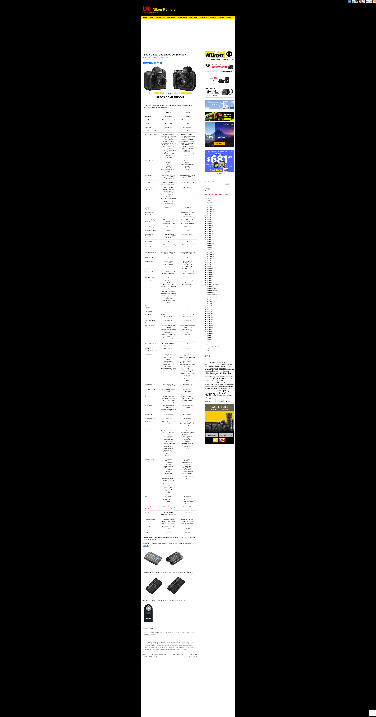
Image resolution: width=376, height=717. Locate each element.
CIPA (222, 367)
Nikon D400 (210, 225)
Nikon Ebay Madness (212, 284)
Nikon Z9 (209, 331)
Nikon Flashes (210, 286)
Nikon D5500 (210, 241)
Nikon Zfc (209, 337)
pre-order (218, 386)
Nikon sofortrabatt (212, 380)
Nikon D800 (210, 268)
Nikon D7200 (210, 259)
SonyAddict (203, 17)
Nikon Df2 (209, 280)
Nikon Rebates (219, 378)
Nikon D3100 (210, 210)
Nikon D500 (210, 231)
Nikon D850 (210, 274)
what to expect (224, 399)
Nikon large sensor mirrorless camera (219, 377)
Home (145, 17)
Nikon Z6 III (220, 381)
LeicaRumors (171, 17)
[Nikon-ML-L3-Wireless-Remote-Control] (148, 624)
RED (208, 343)
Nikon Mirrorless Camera (213, 294)
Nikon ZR (209, 339)
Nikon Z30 (209, 304)
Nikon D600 (210, 249)
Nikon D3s (159, 632)
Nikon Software (211, 300)
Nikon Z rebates (210, 384)
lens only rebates (219, 371)
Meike (227, 371)
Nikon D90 (210, 276)
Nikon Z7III (210, 327)
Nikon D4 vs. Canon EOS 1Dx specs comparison (184, 655)
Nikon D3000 (210, 206)
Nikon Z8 (209, 329)
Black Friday (213, 363)
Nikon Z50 (209, 310)
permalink (178, 632)
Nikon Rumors (164, 9)
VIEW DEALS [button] (211, 435)
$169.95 (169, 544)
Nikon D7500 (210, 263)
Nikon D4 (164, 632)
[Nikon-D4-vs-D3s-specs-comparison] (170, 101)
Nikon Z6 (209, 315)
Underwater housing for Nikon (223, 397)
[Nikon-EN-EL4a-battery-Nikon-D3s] (174, 568)
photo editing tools (210, 386)
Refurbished (225, 386)
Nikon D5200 (210, 237)
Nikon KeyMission (212, 290)
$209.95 (189, 572)
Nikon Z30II (210, 306)
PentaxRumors (182, 17)
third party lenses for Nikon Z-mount (217, 392)
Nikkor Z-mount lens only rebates (215, 373)
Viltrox (211, 399)
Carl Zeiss (219, 362)
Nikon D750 (210, 261)
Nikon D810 (210, 270)
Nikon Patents (210, 296)
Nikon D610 (210, 251)
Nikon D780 (210, 266)
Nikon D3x (210, 221)
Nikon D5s (209, 245)
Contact (228, 17)
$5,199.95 (187, 532)
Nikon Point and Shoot (213, 298)
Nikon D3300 (210, 214)
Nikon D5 (209, 229)
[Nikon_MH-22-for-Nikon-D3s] (176, 597)
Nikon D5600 (210, 243)
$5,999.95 (168, 532)
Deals (208, 200)
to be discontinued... (219, 395)
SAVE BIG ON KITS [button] (226, 435)
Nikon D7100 (210, 257)
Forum (152, 17)
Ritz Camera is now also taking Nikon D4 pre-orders (155, 655)
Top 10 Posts (210, 345)
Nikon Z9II (210, 333)
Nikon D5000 (210, 233)
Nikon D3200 (210, 212)
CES (223, 362)
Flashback (209, 202)
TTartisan (213, 397)
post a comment (151, 634)
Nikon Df (209, 278)
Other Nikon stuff (211, 341)
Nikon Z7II (210, 325)
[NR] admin (148, 57)
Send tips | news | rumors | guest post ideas (216, 194)
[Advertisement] (170, 37)
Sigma (231, 386)
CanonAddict (193, 17)
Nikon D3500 (210, 218)
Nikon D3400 (210, 216)
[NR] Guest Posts (221, 401)
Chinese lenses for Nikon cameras (218, 365)
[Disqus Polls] (170, 684)
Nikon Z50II (210, 312)
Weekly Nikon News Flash (214, 347)
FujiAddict (213, 17)
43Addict (221, 17)
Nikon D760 (210, 265)
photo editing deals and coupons (225, 385)
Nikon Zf (209, 335)
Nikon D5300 (210, 239)
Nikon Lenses (210, 292)
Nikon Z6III (210, 319)
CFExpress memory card (212, 365)
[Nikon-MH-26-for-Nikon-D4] (153, 597)
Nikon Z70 (209, 323)
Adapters (207, 363)
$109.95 (146, 546)
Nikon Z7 (209, 321)
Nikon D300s (210, 208)
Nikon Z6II (210, 317)
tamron (207, 388)
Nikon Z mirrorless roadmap (223, 382)
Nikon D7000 (210, 255)
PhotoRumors (160, 17)
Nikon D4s (209, 227)
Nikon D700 (210, 253)
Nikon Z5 (209, 308)
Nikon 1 (209, 204)
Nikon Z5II (210, 313)
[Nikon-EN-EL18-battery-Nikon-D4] (153, 568)
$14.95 (182, 600)
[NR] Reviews (210, 351)
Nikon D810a (210, 272)
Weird (208, 349)
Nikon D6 (209, 247)
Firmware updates (217, 368)
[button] (219, 424)
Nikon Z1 (209, 302)
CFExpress (227, 363)
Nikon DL (209, 282)
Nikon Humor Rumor (212, 288)
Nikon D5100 (210, 235)
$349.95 (163, 572)
